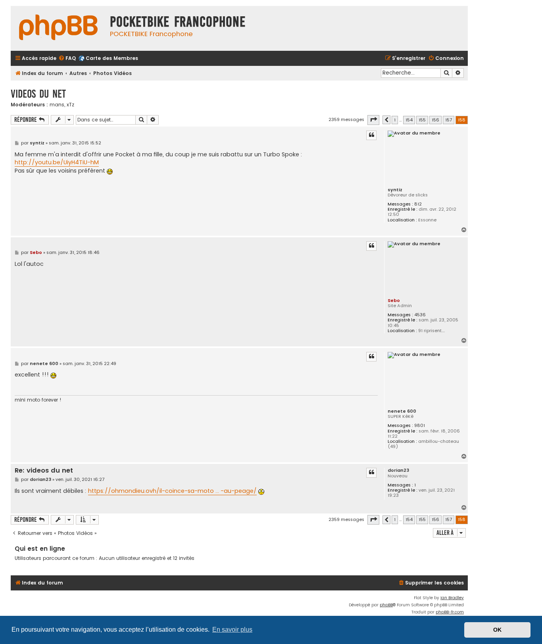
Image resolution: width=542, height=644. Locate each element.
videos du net (38, 94)
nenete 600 (402, 411)
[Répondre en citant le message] (371, 135)
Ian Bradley (452, 598)
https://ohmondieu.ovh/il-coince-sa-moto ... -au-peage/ (172, 491)
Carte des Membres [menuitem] (112, 58)
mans (57, 105)
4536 (420, 314)
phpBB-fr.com (450, 612)
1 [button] (395, 120)
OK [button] (497, 630)
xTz (70, 105)
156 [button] (435, 120)
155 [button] (422, 120)
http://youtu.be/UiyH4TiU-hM (57, 162)
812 (418, 204)
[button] (373, 120)
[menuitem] (67, 58)
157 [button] (448, 120)
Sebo (394, 300)
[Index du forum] (58, 28)
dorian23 (398, 470)
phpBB (386, 605)
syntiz (395, 189)
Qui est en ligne (40, 548)
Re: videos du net (44, 471)
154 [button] (409, 120)
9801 (419, 425)
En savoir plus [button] (232, 629)
